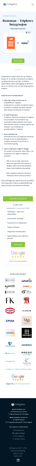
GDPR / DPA (18, 456)
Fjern (29, 32)
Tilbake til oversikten (10, 16)
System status (20, 439)
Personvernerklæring (18, 451)
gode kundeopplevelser (21, 384)
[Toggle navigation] (32, 4)
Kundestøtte (19, 430)
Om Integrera (19, 436)
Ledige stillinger (19, 433)
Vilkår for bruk (18, 453)
